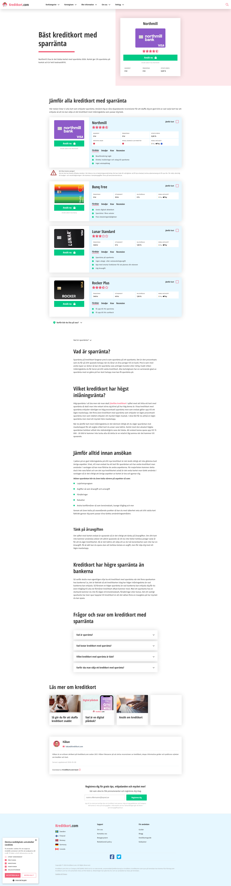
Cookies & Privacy (61, 874)
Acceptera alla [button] (12, 875)
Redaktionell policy (104, 842)
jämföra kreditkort (118, 403)
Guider (141, 830)
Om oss (100, 830)
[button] (115, 323)
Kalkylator (142, 842)
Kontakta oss (102, 834)
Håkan (66, 742)
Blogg (141, 834)
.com (66, 825)
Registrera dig (137, 797)
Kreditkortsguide (145, 838)
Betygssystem (102, 838)
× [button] (36, 840)
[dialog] (20, 861)
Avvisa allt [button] (29, 875)
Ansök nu (148, 57)
